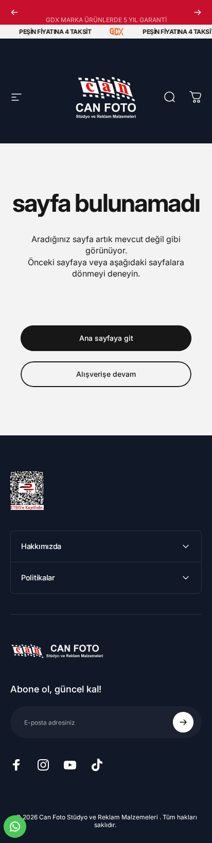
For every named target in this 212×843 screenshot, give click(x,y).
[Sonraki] (197, 12)
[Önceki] (14, 12)
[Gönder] (183, 722)
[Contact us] (15, 826)
